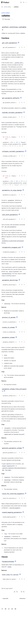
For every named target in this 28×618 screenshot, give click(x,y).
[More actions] (26, 2)
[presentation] (14, 47)
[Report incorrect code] (19, 47)
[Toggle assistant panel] (23, 2)
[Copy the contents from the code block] (22, 47)
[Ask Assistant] (24, 47)
